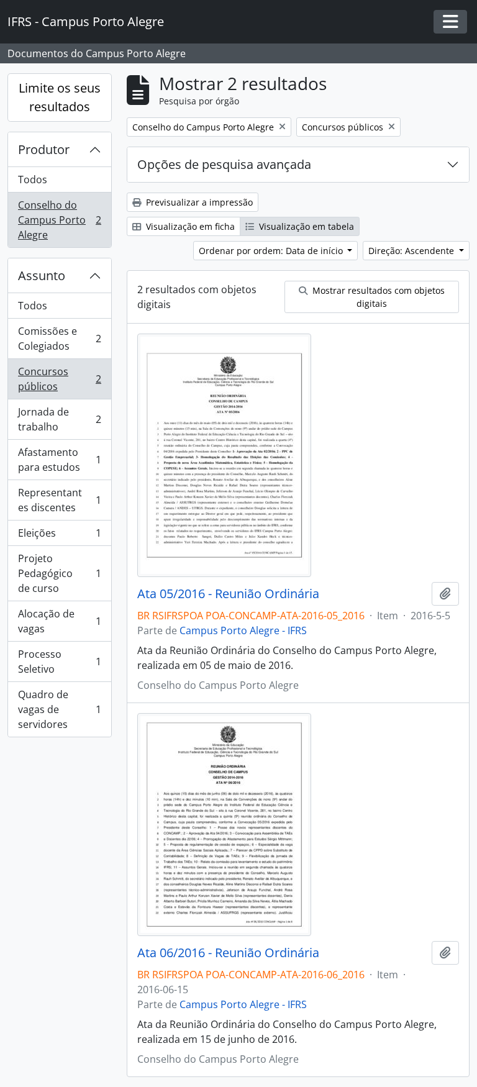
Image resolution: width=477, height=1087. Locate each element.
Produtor (44, 149)
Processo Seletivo (59, 661)
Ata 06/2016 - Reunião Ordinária (228, 952)
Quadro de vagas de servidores (59, 709)
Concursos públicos (59, 379)
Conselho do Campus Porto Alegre (59, 220)
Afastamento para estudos (59, 459)
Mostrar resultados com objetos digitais (377, 296)
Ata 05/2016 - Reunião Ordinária (228, 593)
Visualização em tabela (305, 226)
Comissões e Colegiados (59, 338)
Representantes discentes (59, 500)
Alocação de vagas (59, 621)
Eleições (59, 536)
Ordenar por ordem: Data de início (272, 251)
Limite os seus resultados (60, 97)
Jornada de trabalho (59, 419)
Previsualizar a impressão (198, 202)
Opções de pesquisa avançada (224, 164)
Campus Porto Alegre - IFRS (243, 630)
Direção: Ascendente (412, 251)
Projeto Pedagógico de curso (59, 573)
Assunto (41, 275)
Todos (32, 179)
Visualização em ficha (189, 226)
